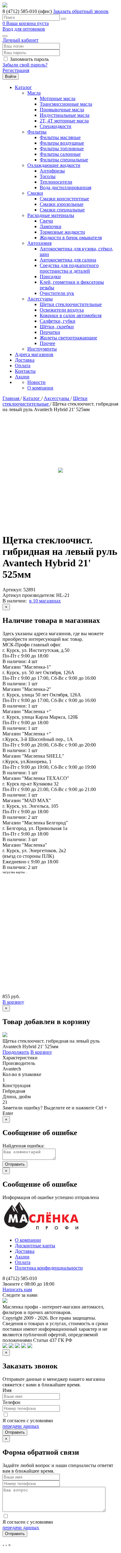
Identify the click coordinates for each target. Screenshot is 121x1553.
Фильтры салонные (60, 154)
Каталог (23, 87)
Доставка (24, 360)
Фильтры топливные (62, 148)
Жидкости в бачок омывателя (71, 237)
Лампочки (50, 226)
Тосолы (48, 176)
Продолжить (15, 1052)
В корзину (13, 1002)
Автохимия (39, 243)
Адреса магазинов (34, 354)
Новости (36, 382)
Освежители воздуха (62, 310)
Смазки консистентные (64, 198)
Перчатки (50, 332)
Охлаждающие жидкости (53, 165)
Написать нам (17, 1289)
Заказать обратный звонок (81, 11)
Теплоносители (56, 182)
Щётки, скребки (57, 326)
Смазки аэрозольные (61, 204)
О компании (40, 387)
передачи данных (20, 1426)
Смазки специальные (62, 209)
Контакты (25, 371)
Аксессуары (40, 298)
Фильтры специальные (64, 159)
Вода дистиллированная (65, 187)
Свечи (46, 220)
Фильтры (37, 131)
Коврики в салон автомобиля (70, 315)
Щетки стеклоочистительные (71, 304)
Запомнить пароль (29, 59)
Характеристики (20, 1057)
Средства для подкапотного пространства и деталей (69, 268)
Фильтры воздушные (62, 143)
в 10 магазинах (45, 600)
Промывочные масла (62, 109)
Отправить (15, 1164)
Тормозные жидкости (62, 232)
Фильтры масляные (60, 137)
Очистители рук (57, 293)
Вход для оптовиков (23, 29)
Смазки (35, 193)
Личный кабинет (20, 40)
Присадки (50, 276)
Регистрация (15, 70)
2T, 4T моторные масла (64, 120)
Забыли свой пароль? (24, 64)
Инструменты (42, 348)
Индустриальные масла (64, 115)
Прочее (47, 343)
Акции (22, 376)
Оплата (22, 365)
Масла (34, 93)
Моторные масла (57, 98)
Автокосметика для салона (68, 259)
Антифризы (52, 170)
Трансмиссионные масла (66, 104)
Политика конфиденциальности (49, 1267)
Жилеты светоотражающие (68, 337)
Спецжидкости (55, 126)
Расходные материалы (50, 215)
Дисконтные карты (35, 1245)
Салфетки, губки (57, 321)
